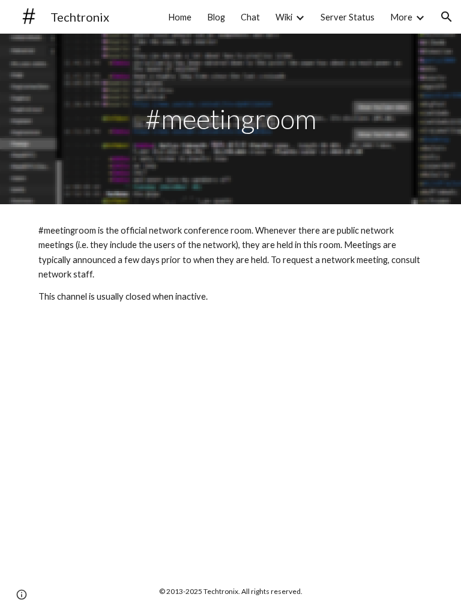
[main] (230, 119)
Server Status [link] (348, 17)
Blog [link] (216, 17)
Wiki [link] (284, 17)
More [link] (401, 17)
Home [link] (179, 17)
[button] (446, 16)
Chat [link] (250, 17)
